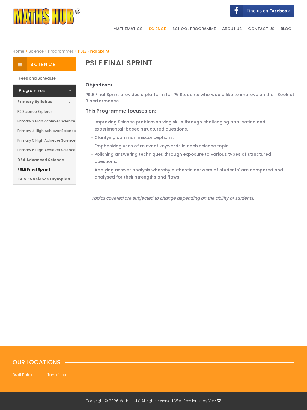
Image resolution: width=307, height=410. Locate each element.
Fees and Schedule (37, 78)
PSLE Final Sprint (33, 169)
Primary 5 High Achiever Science (46, 140)
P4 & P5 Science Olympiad (43, 179)
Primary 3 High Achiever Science (46, 121)
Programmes (32, 90)
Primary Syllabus (34, 101)
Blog (286, 29)
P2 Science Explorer (34, 111)
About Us (232, 29)
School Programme (194, 29)
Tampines (56, 374)
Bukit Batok (22, 374)
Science (157, 29)
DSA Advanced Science (40, 159)
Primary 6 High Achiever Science (46, 149)
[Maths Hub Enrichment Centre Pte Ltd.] (47, 16)
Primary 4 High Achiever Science (46, 130)
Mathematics (127, 29)
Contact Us (261, 29)
